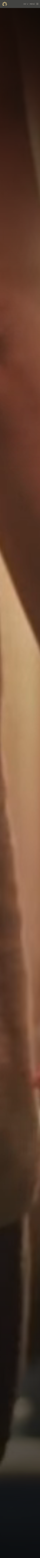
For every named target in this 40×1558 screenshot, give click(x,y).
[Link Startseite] (9, 4)
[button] (37, 3)
